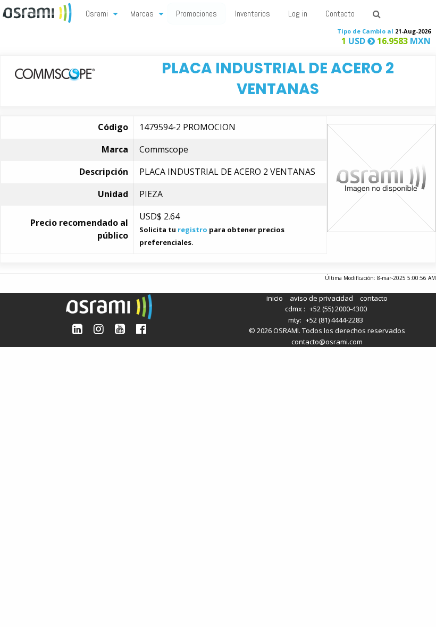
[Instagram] (99, 328)
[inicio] (38, 12)
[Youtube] (120, 328)
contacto (374, 298)
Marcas (142, 13)
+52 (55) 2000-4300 (338, 309)
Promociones (196, 13)
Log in (297, 13)
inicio (274, 298)
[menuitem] (99, 13)
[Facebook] (141, 328)
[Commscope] (55, 73)
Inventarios (252, 13)
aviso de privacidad (321, 298)
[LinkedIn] (77, 328)
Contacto (340, 13)
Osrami (97, 13)
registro (192, 229)
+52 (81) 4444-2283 (334, 320)
